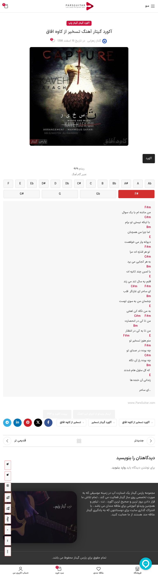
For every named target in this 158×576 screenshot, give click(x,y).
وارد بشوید (118, 468)
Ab (149, 184)
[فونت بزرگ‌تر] (8, 465)
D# (43, 184)
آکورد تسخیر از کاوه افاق (136, 422)
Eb (32, 184)
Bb (114, 184)
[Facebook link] (48, 423)
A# (126, 184)
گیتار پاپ (73, 23)
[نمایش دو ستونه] (8, 487)
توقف (7, 519)
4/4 (76, 169)
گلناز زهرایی (94, 41)
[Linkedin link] (17, 423)
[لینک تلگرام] (7, 423)
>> (7, 541)
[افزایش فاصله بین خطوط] (8, 508)
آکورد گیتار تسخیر (102, 422)
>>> (7, 551)
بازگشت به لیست (79, 441)
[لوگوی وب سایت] (79, 6)
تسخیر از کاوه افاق (70, 422)
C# (79, 184)
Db (67, 184)
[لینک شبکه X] (38, 423)
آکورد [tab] (149, 158)
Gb (98, 194)
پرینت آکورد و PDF (57, 414)
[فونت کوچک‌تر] (8, 476)
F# (136, 194)
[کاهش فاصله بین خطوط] (8, 497)
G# (22, 194)
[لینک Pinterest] (28, 423)
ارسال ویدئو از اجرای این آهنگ (94, 414)
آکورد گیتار (84, 23)
